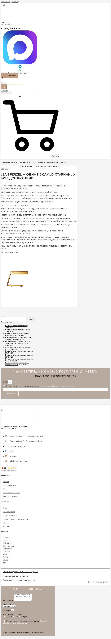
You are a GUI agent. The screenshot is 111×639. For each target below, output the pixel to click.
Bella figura (7, 543)
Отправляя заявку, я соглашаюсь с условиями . (40, 386)
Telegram (24, 617)
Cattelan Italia (7, 549)
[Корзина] (31, 152)
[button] (9, 75)
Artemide (6, 537)
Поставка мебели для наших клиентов (19, 351)
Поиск (3, 316)
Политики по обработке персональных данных (57, 386)
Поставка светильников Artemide (17, 330)
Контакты (6, 526)
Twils (5, 562)
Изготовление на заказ (11, 493)
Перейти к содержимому (10, 2)
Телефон (7, 610)
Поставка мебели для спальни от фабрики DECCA (17, 364)
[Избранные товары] (20, 96)
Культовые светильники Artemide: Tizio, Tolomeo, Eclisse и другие (17, 342)
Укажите (7, 604)
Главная (5, 162)
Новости (14, 162)
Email (5, 382)
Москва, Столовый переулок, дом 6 (14, 73)
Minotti (5, 560)
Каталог (6, 482)
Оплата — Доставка (10, 515)
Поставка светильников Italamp (16, 326)
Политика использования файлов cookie (19, 580)
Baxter (5, 540)
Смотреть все (6, 93)
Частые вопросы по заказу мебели (16, 519)
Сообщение (8, 600)
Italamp (5, 554)
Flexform (6, 557)
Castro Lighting (8, 546)
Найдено (4, 90)
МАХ (16, 617)
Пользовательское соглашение (15, 576)
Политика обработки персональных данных (20, 572)
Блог (4, 523)
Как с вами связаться (12, 615)
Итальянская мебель (10, 496)
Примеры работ (9, 512)
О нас (5, 508)
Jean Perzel (16, 198)
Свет (5, 489)
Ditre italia (6, 551)
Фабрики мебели (9, 485)
